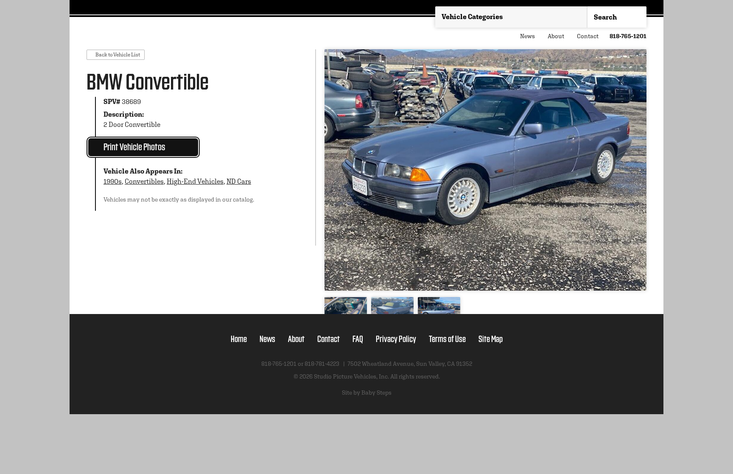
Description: (124, 114)
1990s (113, 181)
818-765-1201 (628, 36)
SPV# (112, 102)
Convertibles (144, 181)
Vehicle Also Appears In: (143, 171)
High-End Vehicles (195, 181)
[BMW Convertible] (485, 170)
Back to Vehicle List (117, 54)
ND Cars (239, 181)
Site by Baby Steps (367, 392)
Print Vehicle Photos (134, 146)
